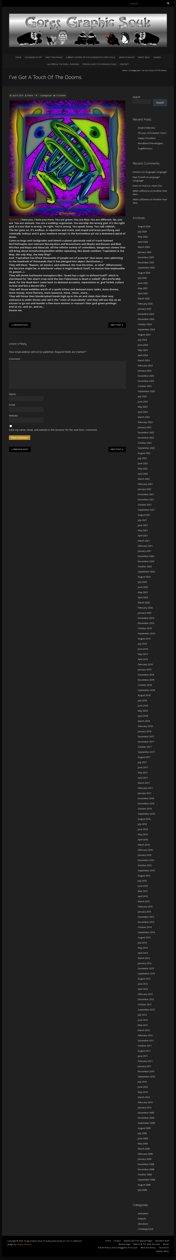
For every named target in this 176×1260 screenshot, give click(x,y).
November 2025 (146, 262)
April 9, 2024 (17, 95)
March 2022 (144, 478)
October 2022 (145, 442)
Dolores (30, 95)
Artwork (142, 1218)
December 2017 (146, 736)
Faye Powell (139, 177)
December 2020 (146, 556)
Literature (143, 1223)
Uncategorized (134, 70)
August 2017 (144, 757)
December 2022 (146, 432)
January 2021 (144, 551)
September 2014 (146, 932)
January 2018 (144, 731)
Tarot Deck (144, 57)
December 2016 (146, 798)
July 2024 (142, 339)
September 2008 (146, 1179)
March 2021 (144, 540)
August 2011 (144, 1050)
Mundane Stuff (33, 57)
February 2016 (145, 849)
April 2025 (143, 293)
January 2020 (144, 612)
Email (13, 404)
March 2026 (144, 247)
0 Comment (61, 95)
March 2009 (144, 1148)
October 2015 (145, 865)
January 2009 (144, 1159)
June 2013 (143, 983)
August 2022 (144, 453)
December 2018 (146, 674)
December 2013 (146, 968)
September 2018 (146, 690)
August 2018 (144, 695)
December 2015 (146, 860)
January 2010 (144, 1107)
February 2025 (145, 303)
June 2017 (143, 767)
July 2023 (142, 396)
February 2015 (145, 906)
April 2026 (143, 241)
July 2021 (142, 520)
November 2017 (146, 741)
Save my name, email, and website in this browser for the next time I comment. (53, 429)
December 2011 (146, 1040)
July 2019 (142, 643)
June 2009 (143, 1138)
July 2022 (142, 458)
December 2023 (146, 375)
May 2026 (143, 236)
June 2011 (143, 1056)
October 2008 (145, 1174)
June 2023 (143, 401)
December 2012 (146, 999)
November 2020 (146, 561)
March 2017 (144, 782)
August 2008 (144, 1184)
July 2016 (142, 824)
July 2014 (142, 942)
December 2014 (146, 916)
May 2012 (143, 1025)
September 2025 (146, 267)
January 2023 (144, 427)
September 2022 (146, 447)
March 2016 (144, 844)
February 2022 (145, 484)
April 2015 (143, 896)
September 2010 (146, 1076)
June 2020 (143, 587)
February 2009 (145, 1153)
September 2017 (146, 751)
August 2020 (144, 576)
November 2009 (146, 1117)
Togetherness (145, 148)
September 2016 (146, 813)
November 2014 (146, 922)
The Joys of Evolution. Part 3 (152, 132)
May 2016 (143, 834)
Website (13, 415)
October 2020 (145, 566)
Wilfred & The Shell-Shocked (63, 64)
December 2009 (146, 1112)
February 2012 (145, 1035)
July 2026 (142, 231)
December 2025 (146, 257)
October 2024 (145, 324)
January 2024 (144, 370)
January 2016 (144, 855)
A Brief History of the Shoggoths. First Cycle (90, 57)
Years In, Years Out (152, 185)
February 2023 (145, 422)
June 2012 (143, 1019)
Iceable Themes (23, 1244)
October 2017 (145, 746)
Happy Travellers (147, 138)
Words (157, 57)
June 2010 (143, 1086)
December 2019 (146, 618)
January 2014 (144, 963)
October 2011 (145, 1045)
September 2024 (146, 329)
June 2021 (143, 525)
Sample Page (124, 1244)
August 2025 (144, 272)
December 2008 (146, 1164)
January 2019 (144, 669)
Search (136, 97)
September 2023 (146, 391)
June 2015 (143, 885)
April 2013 (143, 989)
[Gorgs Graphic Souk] (88, 15)
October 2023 (145, 386)
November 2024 (146, 319)
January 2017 (144, 793)
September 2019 (146, 633)
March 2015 (144, 901)
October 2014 (145, 927)
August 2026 (144, 226)
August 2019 (144, 638)
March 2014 (144, 958)
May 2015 (143, 891)
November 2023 (146, 380)
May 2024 (143, 350)
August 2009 (144, 1128)
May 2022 (143, 468)
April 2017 (143, 777)
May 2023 (143, 406)
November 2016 (146, 803)
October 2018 (145, 685)
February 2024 (145, 365)
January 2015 (144, 911)
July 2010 (142, 1081)
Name (13, 394)
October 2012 (145, 1004)
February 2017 (145, 788)
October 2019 (145, 628)
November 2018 (146, 679)
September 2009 (146, 1122)
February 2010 (145, 1102)
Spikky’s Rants (126, 57)
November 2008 (146, 1169)
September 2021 (146, 509)
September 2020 (146, 571)
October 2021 (145, 504)
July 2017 (142, 762)
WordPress (68, 1241)
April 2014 (143, 952)
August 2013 (144, 978)
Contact (124, 64)
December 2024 (146, 314)
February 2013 (145, 994)
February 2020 (145, 607)
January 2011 (144, 1066)
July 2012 (142, 1014)
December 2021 (146, 494)
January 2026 (144, 252)
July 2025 (142, 277)
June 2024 (143, 344)
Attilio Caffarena (141, 190)
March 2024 (144, 360)
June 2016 (143, 829)
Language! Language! (156, 171)
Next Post (116, 325)
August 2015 (144, 875)
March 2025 (144, 298)
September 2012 (146, 1009)
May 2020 (143, 592)
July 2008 (142, 1189)
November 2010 (146, 1071)
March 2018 (144, 721)
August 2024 (144, 334)
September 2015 (146, 870)
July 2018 (142, 700)
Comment (15, 359)
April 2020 (143, 597)
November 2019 (146, 623)
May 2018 (143, 710)
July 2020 (142, 581)
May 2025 (143, 288)
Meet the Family (54, 57)
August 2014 (144, 937)
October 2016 (145, 808)
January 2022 (144, 489)
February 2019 (145, 664)
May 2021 (143, 530)
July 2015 (142, 880)
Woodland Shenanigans (150, 143)
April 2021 (143, 535)
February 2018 (145, 726)
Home (18, 57)
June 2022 (143, 463)
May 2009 (143, 1143)
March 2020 (144, 602)
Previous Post (20, 325)
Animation (143, 1213)
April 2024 (143, 355)
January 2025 (144, 308)
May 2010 (143, 1092)
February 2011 (145, 1061)
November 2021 (146, 499)
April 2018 (143, 715)
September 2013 (146, 973)
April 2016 (143, 839)
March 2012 (144, 1030)
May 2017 (143, 772)
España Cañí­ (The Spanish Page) (99, 64)
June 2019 (143, 648)
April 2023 (143, 411)
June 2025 (143, 283)
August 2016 (144, 818)
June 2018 (143, 705)
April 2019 (143, 659)
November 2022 (146, 437)
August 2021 (144, 514)
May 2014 (143, 947)
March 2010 (144, 1097)
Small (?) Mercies (146, 127)
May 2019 (143, 654)
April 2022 (143, 473)
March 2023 (144, 417)
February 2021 (145, 545)
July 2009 (142, 1133)
